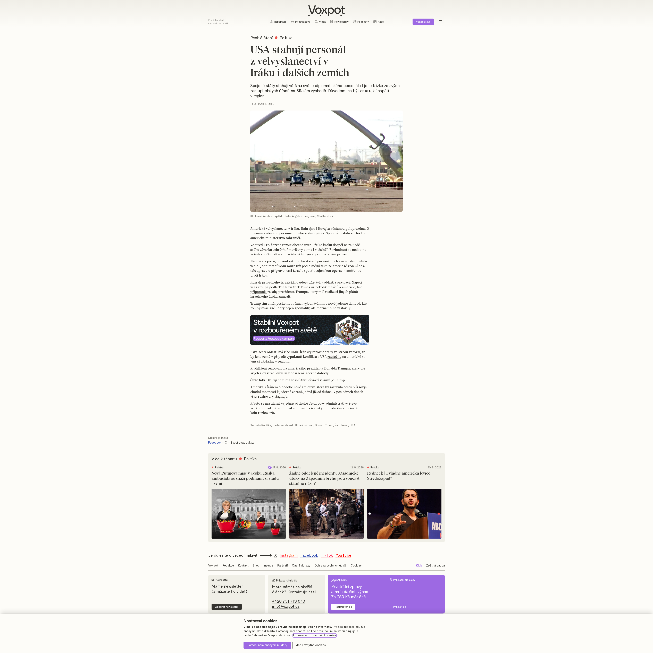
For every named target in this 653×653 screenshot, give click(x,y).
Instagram (289, 555)
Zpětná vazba (435, 565)
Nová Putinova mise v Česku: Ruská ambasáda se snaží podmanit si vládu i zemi (245, 478)
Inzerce (268, 565)
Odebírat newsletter (226, 606)
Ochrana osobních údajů (330, 565)
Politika (266, 425)
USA (353, 425)
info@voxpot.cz (285, 606)
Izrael (344, 425)
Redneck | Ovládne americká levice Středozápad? (398, 476)
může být (294, 266)
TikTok (327, 555)
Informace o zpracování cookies (314, 635)
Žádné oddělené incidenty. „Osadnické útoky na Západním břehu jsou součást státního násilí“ (324, 478)
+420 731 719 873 (288, 601)
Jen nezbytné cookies (311, 645)
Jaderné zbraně (283, 425)
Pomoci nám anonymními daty (267, 645)
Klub (423, 21)
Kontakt (243, 565)
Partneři (282, 565)
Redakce (228, 565)
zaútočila (334, 356)
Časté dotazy (301, 565)
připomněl (258, 291)
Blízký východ (304, 425)
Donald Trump (324, 425)
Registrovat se (343, 606)
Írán (337, 425)
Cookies (356, 565)
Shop (256, 565)
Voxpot (213, 565)
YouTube (343, 555)
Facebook (214, 442)
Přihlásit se (399, 606)
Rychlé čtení (261, 38)
